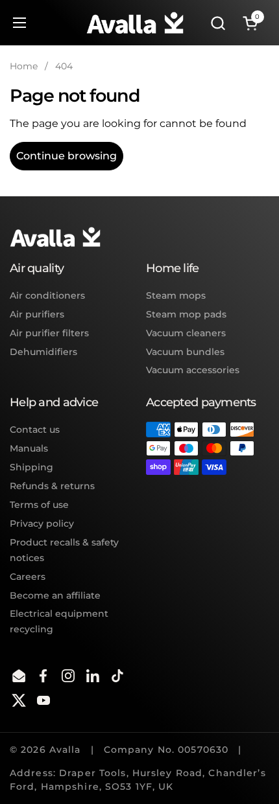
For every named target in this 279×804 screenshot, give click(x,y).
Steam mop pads (186, 314)
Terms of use (39, 505)
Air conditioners (47, 295)
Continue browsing (66, 156)
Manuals (29, 448)
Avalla (65, 749)
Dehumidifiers (43, 352)
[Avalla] (135, 23)
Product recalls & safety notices (64, 550)
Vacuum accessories (192, 370)
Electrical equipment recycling (59, 621)
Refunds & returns (52, 486)
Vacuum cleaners (186, 333)
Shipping (31, 467)
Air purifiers (37, 314)
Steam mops (176, 295)
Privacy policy (42, 523)
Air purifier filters (49, 333)
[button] (218, 23)
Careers (27, 576)
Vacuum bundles (185, 352)
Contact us (35, 429)
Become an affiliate (55, 595)
